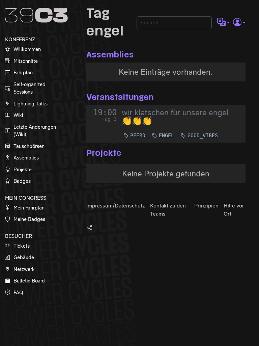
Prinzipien (206, 205)
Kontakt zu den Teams (168, 210)
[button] (223, 22)
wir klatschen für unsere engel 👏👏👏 (175, 116)
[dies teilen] (89, 227)
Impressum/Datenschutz (115, 205)
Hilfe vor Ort (234, 210)
